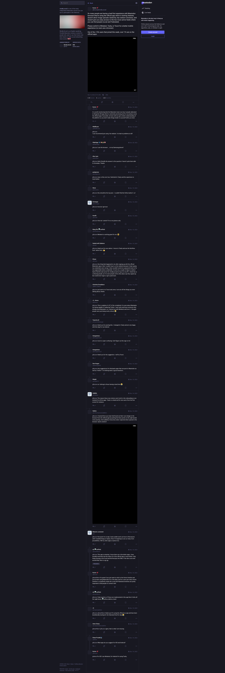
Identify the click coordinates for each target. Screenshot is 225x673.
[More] (133, 102)
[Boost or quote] (102, 102)
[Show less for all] (136, 3)
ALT (135, 90)
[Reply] (91, 102)
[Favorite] (112, 102)
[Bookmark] (123, 102)
